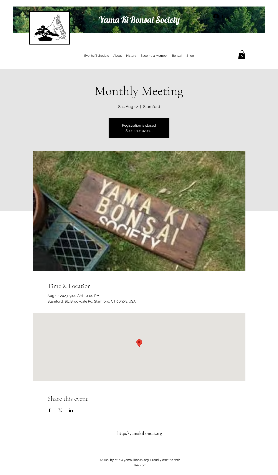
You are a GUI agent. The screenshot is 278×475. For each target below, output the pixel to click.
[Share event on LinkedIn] (71, 410)
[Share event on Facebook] (50, 410)
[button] (241, 54)
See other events (139, 131)
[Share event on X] (60, 410)
